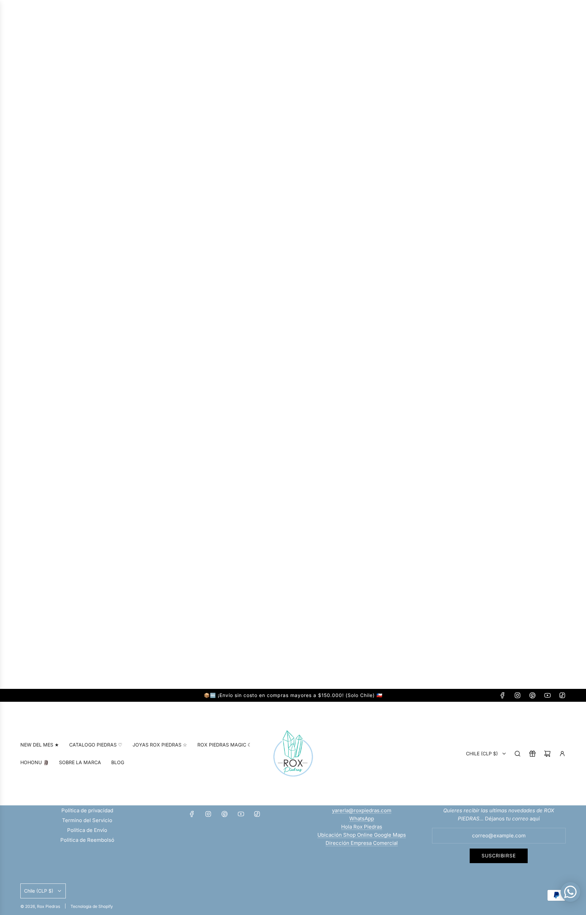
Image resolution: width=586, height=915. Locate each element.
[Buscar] (517, 753)
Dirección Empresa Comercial (362, 843)
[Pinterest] (532, 695)
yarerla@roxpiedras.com (361, 810)
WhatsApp (361, 818)
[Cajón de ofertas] (532, 753)
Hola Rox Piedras (361, 826)
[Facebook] (502, 695)
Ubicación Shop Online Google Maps (361, 835)
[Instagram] (517, 695)
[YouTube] (547, 695)
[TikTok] (562, 695)
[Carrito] (547, 753)
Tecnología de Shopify (92, 906)
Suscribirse (499, 855)
